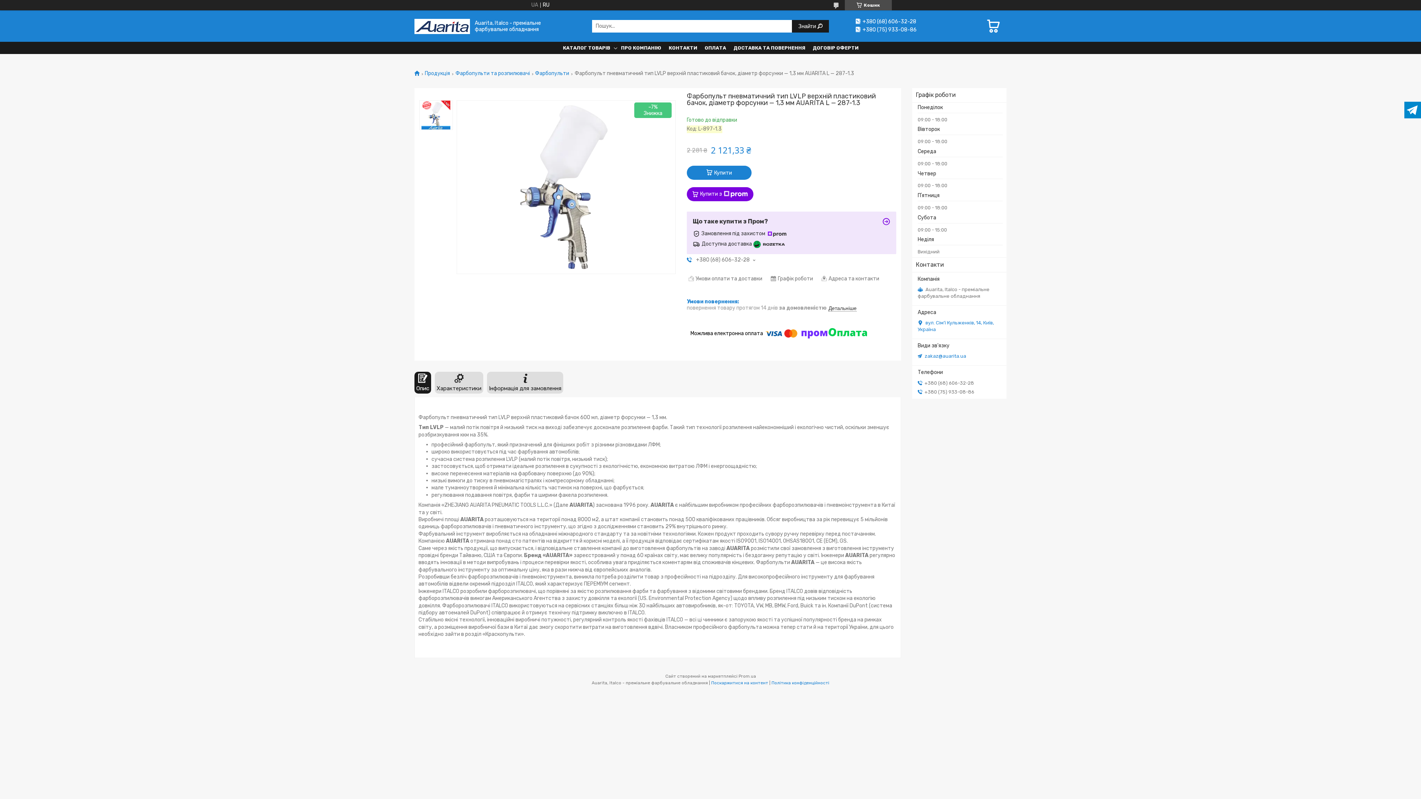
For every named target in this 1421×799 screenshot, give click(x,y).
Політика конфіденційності (800, 682)
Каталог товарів (586, 48)
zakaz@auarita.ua (945, 356)
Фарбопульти (552, 74)
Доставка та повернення (769, 48)
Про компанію (641, 48)
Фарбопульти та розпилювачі (493, 74)
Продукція (437, 74)
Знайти (807, 26)
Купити (723, 173)
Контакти (683, 48)
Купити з (711, 194)
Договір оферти (836, 48)
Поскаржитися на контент (739, 682)
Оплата (715, 48)
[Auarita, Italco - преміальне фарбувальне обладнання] (442, 26)
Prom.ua (747, 676)
